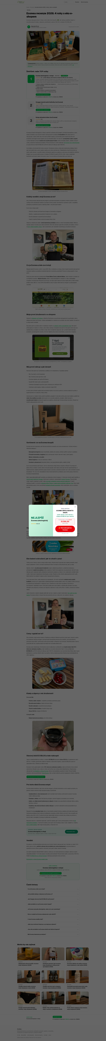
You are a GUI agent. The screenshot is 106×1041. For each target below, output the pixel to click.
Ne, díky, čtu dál (65, 533)
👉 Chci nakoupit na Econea (65, 529)
